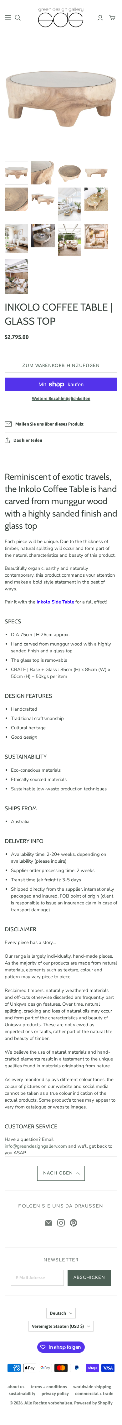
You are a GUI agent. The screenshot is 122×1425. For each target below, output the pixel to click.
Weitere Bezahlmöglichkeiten (61, 398)
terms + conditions (49, 1386)
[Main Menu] (8, 18)
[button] (61, 1173)
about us (16, 1386)
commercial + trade (94, 1393)
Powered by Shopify (93, 1402)
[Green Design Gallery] (61, 16)
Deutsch (58, 1313)
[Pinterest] (73, 1223)
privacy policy (55, 1393)
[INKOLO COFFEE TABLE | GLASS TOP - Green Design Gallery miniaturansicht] (16, 172)
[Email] (48, 1223)
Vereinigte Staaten (58, 1326)
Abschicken (89, 1277)
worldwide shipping (92, 1386)
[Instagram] (61, 1223)
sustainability (22, 1393)
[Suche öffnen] (18, 18)
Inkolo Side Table (55, 602)
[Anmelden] (100, 17)
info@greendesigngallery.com (36, 1146)
